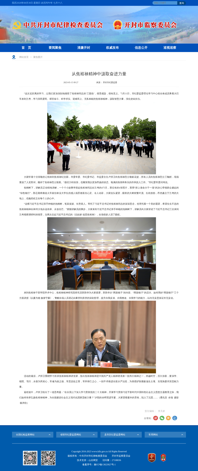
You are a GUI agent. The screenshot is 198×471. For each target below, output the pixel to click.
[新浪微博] (155, 418)
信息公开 (141, 47)
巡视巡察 (170, 47)
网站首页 (24, 57)
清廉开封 (83, 47)
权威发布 (112, 47)
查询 (181, 3)
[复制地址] (174, 418)
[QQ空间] (168, 418)
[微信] (162, 418)
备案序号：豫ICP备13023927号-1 (99, 464)
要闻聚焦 (55, 47)
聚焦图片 (38, 57)
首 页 (26, 47)
